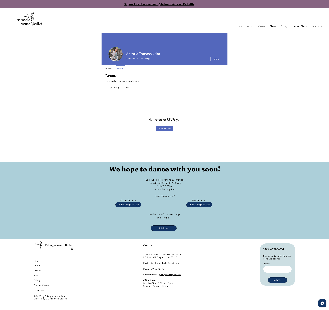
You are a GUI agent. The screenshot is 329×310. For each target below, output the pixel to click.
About (37, 266)
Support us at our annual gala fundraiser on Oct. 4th (155, 4)
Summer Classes (40, 285)
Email (266, 264)
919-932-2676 (164, 186)
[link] (114, 88)
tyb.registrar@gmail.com (170, 275)
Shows (37, 276)
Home (36, 261)
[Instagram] (72, 248)
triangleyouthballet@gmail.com (164, 263)
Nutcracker (39, 290)
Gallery (37, 281)
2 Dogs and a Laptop (56, 299)
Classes (37, 271)
